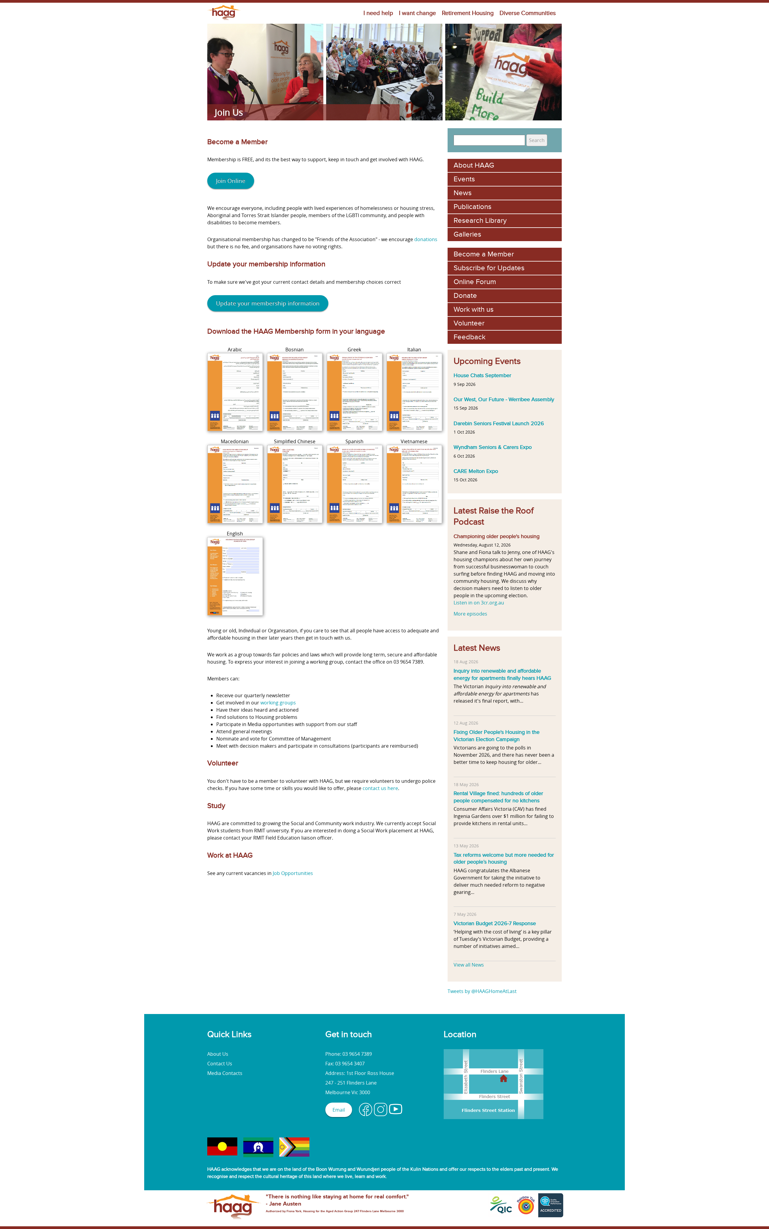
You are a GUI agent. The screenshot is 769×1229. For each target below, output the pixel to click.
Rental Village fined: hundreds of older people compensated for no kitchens (498, 797)
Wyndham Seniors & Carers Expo (493, 447)
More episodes (470, 613)
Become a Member (484, 254)
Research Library (480, 220)
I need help (378, 13)
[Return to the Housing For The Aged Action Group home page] (224, 20)
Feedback (469, 337)
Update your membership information (268, 303)
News (463, 193)
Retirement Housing (468, 13)
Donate (465, 295)
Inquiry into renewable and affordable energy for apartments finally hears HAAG (502, 674)
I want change (417, 13)
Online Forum (475, 281)
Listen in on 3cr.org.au (479, 602)
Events (464, 179)
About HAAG (474, 165)
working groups (278, 702)
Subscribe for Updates (489, 268)
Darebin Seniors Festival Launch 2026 (499, 423)
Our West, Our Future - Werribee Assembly (504, 399)
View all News (469, 964)
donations (425, 239)
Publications (472, 206)
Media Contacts (224, 1073)
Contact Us (219, 1063)
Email (339, 1109)
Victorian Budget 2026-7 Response (495, 923)
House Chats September (482, 375)
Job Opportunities (293, 873)
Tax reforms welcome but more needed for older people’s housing (504, 858)
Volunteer (469, 323)
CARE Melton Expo (476, 471)
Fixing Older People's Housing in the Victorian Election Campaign (497, 736)
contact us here (380, 788)
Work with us (474, 309)
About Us (217, 1054)
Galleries (467, 234)
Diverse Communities (528, 13)
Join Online (230, 181)
